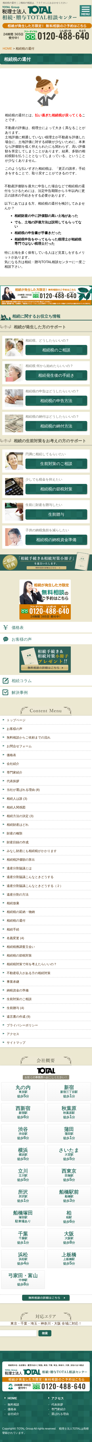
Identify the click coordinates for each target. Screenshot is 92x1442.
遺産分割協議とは (19, 868)
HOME (12, 1398)
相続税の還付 (16, 920)
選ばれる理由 (60, 1414)
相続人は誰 (17, 798)
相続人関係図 (16, 807)
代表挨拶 (13, 781)
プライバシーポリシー (22, 1025)
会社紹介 (13, 763)
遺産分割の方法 (18, 894)
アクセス (13, 1034)
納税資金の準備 (18, 990)
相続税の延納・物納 (21, 912)
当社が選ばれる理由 (23, 789)
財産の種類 (14, 833)
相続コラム (22, 681)
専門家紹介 (14, 772)
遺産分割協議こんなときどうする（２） (35, 886)
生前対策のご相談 (19, 999)
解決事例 (20, 692)
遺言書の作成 (18, 1016)
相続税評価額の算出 (21, 859)
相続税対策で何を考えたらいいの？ (32, 964)
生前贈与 (15, 1008)
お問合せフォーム (19, 746)
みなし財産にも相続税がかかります (32, 851)
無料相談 (13, 1404)
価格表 (18, 627)
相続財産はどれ (18, 824)
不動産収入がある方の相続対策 (28, 973)
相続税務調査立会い (21, 947)
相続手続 (13, 929)
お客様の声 (22, 639)
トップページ (16, 720)
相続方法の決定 (20, 816)
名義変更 (15, 938)
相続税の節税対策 (19, 955)
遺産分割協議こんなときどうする (30, 877)
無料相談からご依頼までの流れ (28, 737)
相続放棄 (13, 903)
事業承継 (13, 981)
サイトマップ (16, 1042)
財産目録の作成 (18, 842)
